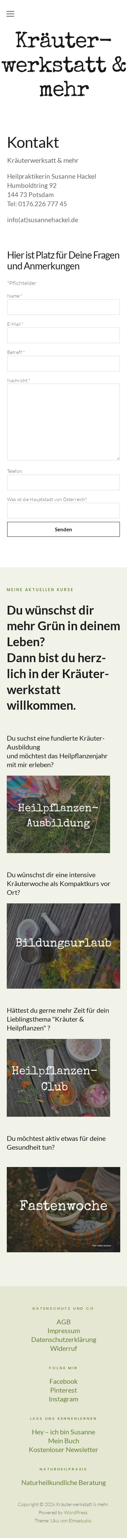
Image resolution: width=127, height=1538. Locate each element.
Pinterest (63, 1390)
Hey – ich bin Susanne (63, 1432)
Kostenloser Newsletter (63, 1449)
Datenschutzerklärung (63, 1339)
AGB (64, 1322)
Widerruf (63, 1348)
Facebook (63, 1381)
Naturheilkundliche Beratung (63, 1482)
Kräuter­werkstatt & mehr (63, 67)
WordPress (75, 1512)
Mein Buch (63, 1440)
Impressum (63, 1330)
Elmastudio (80, 1520)
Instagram (63, 1399)
